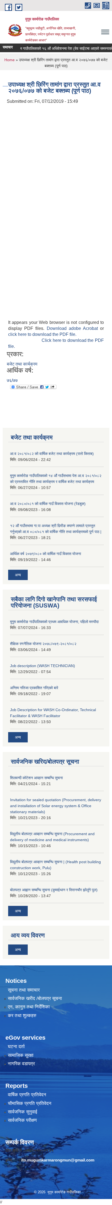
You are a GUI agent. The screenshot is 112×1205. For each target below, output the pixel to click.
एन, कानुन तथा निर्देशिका (29, 1006)
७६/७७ (12, 380)
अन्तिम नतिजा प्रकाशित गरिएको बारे (34, 688)
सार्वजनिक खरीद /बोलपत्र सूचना (35, 998)
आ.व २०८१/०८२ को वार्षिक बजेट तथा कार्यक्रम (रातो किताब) (52, 453)
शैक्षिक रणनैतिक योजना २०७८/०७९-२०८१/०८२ (43, 644)
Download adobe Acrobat (73, 328)
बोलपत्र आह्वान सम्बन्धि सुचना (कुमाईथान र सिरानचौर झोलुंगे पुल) (54, 890)
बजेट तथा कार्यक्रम (22, 364)
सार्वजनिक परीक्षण (22, 1120)
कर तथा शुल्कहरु (22, 1015)
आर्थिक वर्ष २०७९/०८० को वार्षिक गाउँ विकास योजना (45, 554)
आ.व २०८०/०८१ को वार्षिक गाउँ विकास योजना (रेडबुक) (48, 503)
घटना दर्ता (16, 1046)
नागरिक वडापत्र (21, 1063)
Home (9, 60)
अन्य (18, 575)
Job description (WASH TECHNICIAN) (42, 666)
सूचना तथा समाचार (24, 990)
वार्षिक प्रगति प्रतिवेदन (27, 1094)
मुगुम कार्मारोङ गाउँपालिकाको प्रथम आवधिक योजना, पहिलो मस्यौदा (54, 621)
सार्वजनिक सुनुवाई (22, 1111)
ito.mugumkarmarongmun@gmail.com (57, 1160)
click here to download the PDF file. (42, 334)
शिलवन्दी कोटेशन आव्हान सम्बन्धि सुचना (36, 778)
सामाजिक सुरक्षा (20, 1055)
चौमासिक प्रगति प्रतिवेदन (29, 1103)
